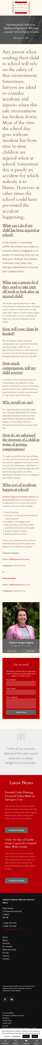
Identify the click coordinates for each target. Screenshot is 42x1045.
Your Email (10, 688)
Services (6, 943)
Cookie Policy (6, 1023)
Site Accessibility (7, 1013)
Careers (5, 956)
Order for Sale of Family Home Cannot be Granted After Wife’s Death (20, 843)
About (5, 940)
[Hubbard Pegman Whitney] (21, 8)
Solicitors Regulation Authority (22, 988)
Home (5, 937)
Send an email (11, 651)
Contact (5, 959)
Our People (7, 946)
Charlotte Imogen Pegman (21, 642)
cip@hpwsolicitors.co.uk (19, 559)
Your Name (11, 680)
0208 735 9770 (25, 676)
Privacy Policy (7, 1020)
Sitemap (5, 1026)
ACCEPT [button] (26, 1036)
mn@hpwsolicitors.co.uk (19, 584)
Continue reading (16, 830)
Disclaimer (5, 1018)
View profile (30, 651)
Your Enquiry (11, 697)
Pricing (5, 952)
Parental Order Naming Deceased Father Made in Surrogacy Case (20, 795)
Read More (16, 1036)
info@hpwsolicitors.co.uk (13, 929)
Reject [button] (35, 1036)
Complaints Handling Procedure (13, 1015)
